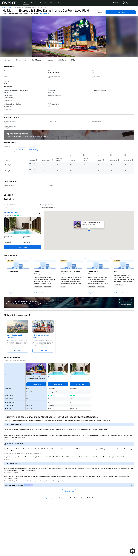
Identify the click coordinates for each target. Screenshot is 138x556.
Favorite (99, 12)
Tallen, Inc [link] (38, 271)
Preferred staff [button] (47, 286)
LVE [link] (115, 271)
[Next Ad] (39, 213)
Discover (53, 3)
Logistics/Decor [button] (38, 286)
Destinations (44, 3)
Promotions (34, 3)
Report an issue (50, 498)
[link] (18, 264)
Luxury (60, 3)
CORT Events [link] (13, 271)
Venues (26, 3)
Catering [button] (63, 286)
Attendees (7, 147)
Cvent (3, 7)
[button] (69, 36)
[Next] (131, 276)
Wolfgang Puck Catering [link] (70, 271)
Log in (134, 3)
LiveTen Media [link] (93, 271)
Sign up (128, 3)
